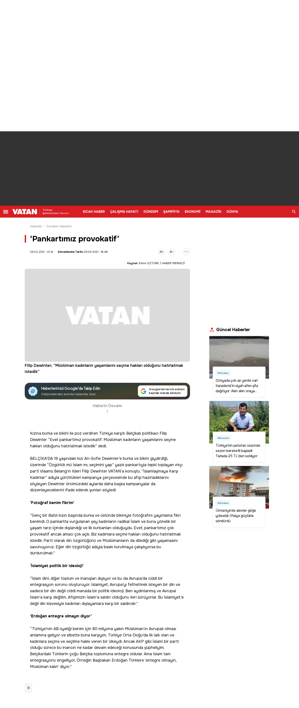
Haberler (36, 226)
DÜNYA (232, 211)
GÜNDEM (150, 211)
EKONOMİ (192, 211)
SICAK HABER (94, 211)
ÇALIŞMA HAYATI (124, 211)
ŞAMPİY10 (171, 211)
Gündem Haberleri (59, 226)
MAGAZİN (213, 211)
